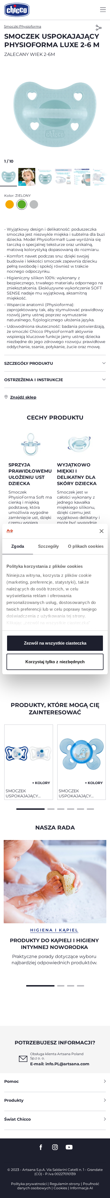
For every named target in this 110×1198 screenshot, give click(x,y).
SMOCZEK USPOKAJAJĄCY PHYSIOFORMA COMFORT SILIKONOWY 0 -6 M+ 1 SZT (81, 793)
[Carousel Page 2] (50, 808)
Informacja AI (81, 1188)
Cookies (60, 1188)
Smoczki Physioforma (22, 26)
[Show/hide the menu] (103, 10)
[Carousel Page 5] (80, 808)
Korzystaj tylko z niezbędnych (55, 661)
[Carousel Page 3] (60, 808)
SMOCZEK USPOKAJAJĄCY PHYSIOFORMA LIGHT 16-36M (27, 793)
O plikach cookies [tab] (86, 546)
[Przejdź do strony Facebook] (41, 1147)
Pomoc (11, 1081)
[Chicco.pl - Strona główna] (16, 10)
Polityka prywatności (29, 1184)
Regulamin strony (65, 1184)
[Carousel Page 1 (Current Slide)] (30, 808)
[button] (55, 114)
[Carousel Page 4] (70, 808)
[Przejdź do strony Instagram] (55, 1147)
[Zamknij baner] (102, 531)
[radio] (9, 204)
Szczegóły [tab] (48, 546)
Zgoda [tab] (17, 546)
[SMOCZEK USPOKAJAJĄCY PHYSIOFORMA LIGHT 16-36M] (29, 754)
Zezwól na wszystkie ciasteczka (55, 643)
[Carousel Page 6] (90, 808)
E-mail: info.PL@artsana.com (59, 1063)
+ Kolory (41, 783)
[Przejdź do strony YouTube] (69, 1147)
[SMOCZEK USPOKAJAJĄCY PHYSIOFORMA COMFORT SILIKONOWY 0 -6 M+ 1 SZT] (82, 754)
